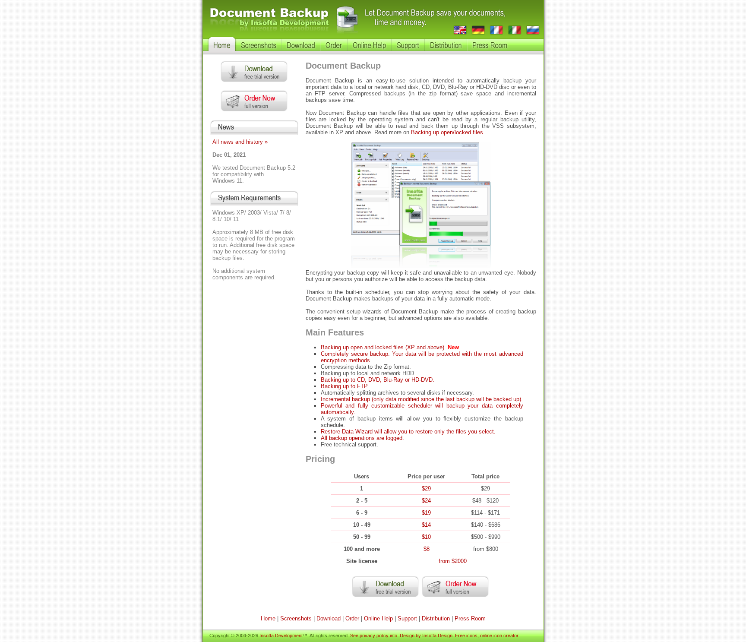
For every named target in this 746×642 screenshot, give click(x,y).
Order (352, 618)
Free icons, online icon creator (486, 635)
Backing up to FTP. (345, 386)
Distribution (436, 618)
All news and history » (240, 142)
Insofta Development (281, 635)
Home (268, 618)
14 (426, 525)
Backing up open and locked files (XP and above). (383, 347)
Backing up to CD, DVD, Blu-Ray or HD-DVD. (377, 379)
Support (407, 618)
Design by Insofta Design (426, 635)
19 (426, 512)
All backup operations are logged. (362, 438)
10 (426, 537)
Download (328, 618)
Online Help (378, 618)
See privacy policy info (373, 635)
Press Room (470, 618)
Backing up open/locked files (447, 132)
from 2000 (453, 561)
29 (426, 488)
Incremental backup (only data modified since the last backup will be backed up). (422, 399)
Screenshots (296, 618)
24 (426, 500)
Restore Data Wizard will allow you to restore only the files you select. (408, 431)
